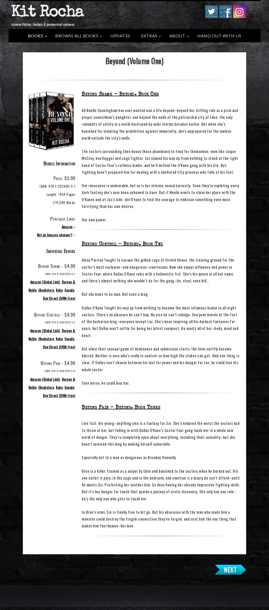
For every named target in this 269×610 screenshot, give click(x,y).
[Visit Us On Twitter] (211, 16)
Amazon (67, 226)
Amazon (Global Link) (45, 281)
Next (230, 569)
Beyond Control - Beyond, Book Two (122, 244)
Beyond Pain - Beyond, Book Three (121, 407)
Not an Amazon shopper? (55, 234)
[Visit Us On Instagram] (239, 16)
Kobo (59, 290)
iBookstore (46, 290)
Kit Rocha (47, 13)
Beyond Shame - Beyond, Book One (120, 94)
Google (69, 290)
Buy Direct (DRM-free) (59, 298)
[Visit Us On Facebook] (225, 16)
